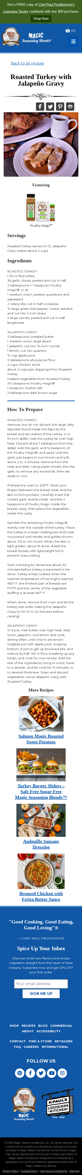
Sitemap (74, 1170)
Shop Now (41, 18)
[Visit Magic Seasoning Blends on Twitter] (41, 1073)
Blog (43, 1025)
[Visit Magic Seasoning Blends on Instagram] (62, 1073)
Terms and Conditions (53, 1170)
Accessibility (48, 1031)
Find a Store (40, 1041)
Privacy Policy (11, 1170)
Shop (14, 1025)
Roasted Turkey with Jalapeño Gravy (41, 80)
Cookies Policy (29, 1170)
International (55, 1047)
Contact (18, 1041)
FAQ (17, 1047)
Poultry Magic (41, 225)
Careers (31, 1047)
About (28, 1031)
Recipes (29, 1025)
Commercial (61, 1025)
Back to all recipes (27, 63)
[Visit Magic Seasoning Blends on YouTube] (51, 1073)
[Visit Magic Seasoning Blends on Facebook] (30, 1073)
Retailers (64, 1041)
